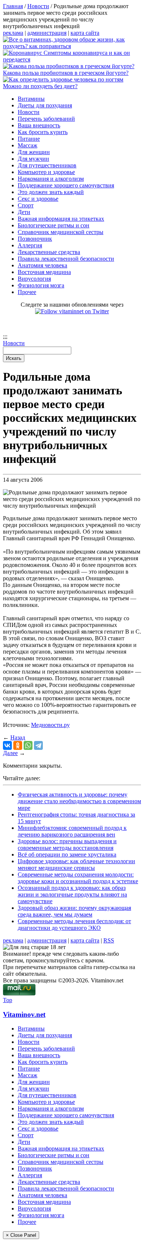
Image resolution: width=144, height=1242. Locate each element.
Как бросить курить (43, 132)
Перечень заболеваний (46, 119)
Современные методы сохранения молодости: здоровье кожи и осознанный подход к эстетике (78, 877)
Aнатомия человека (42, 265)
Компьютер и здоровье (46, 172)
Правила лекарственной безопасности (66, 259)
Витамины (31, 99)
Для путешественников (47, 165)
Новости (29, 112)
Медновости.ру (50, 725)
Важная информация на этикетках (61, 219)
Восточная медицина (44, 272)
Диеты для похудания (45, 105)
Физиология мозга (41, 285)
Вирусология (34, 279)
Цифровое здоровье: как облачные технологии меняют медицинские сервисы (76, 864)
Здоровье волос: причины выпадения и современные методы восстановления (67, 844)
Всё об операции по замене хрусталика (67, 854)
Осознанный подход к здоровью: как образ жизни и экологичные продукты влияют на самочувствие (72, 894)
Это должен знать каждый (51, 192)
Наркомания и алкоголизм (51, 179)
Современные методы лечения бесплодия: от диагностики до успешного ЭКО (74, 924)
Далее (10, 753)
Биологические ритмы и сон (53, 225)
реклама (13, 33)
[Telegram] (38, 745)
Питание (29, 139)
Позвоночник (35, 239)
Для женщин (34, 152)
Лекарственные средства (49, 252)
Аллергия (30, 245)
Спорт (26, 205)
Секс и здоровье (38, 199)
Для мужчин (33, 159)
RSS (108, 940)
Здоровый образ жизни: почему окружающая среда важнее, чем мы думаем (74, 911)
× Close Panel (21, 1235)
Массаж (27, 145)
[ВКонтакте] (7, 745)
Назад (17, 737)
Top (7, 1000)
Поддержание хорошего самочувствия (66, 185)
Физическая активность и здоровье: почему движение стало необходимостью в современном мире (79, 801)
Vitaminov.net (24, 1014)
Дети (24, 212)
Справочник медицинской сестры (60, 232)
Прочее (27, 292)
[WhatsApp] (28, 745)
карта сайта (85, 33)
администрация (46, 33)
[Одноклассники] (17, 745)
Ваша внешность (39, 125)
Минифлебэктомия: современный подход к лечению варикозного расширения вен (72, 831)
